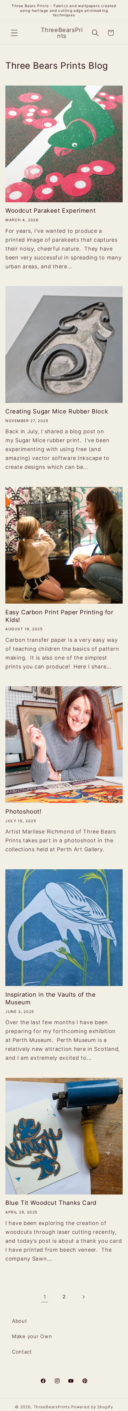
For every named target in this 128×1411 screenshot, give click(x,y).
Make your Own (32, 1336)
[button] (14, 33)
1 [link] (44, 1297)
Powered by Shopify (92, 1406)
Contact (22, 1352)
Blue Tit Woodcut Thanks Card (50, 1202)
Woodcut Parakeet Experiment (50, 210)
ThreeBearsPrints (52, 1406)
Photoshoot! (23, 811)
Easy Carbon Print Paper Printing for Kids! (59, 616)
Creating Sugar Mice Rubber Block (56, 411)
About (19, 1321)
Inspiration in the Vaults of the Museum (50, 998)
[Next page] (83, 1297)
